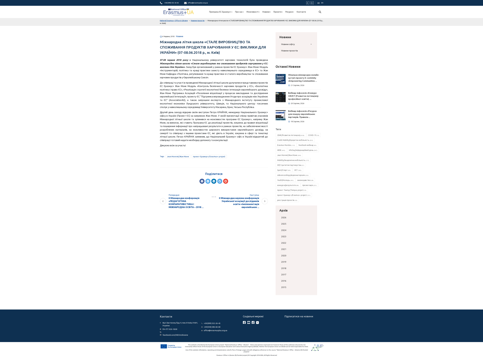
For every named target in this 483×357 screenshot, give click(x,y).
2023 (283, 236)
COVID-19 (313, 135)
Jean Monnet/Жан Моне (178, 156)
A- (308, 3)
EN (322, 3)
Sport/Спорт (284, 170)
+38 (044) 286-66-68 (212, 327)
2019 (283, 262)
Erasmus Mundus (286, 145)
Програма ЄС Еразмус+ (220, 12)
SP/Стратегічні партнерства (290, 165)
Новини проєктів (289, 50)
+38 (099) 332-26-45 (171, 3)
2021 (283, 249)
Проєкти (277, 12)
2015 (283, 287)
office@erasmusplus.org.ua (198, 3)
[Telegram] (219, 181)
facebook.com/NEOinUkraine (175, 335)
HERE (281, 150)
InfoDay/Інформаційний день (303, 150)
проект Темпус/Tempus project (291, 190)
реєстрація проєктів (287, 200)
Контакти (301, 12)
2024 (283, 230)
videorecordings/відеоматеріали (293, 175)
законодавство (305, 180)
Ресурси (289, 12)
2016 (283, 281)
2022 (283, 243)
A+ (312, 3)
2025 (283, 224)
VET (297, 170)
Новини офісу (288, 44)
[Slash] (214, 197)
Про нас (239, 12)
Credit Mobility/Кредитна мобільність (295, 140)
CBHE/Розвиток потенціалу (290, 135)
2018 (283, 268)
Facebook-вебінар (307, 145)
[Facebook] (202, 181)
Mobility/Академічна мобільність (293, 160)
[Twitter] (207, 181)
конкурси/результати (288, 185)
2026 (283, 217)
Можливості (252, 12)
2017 (283, 274)
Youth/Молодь (285, 180)
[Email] (225, 181)
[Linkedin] (213, 181)
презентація (309, 185)
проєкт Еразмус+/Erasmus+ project (209, 156)
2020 (283, 255)
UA (318, 3)
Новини (266, 12)
